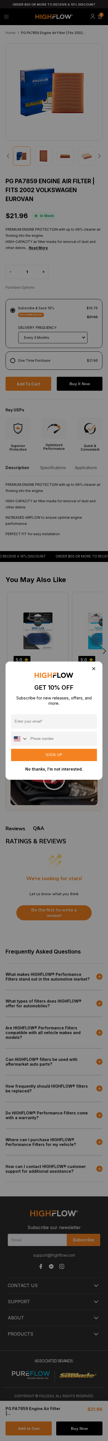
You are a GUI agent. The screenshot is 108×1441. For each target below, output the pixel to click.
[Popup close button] (93, 669)
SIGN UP (54, 755)
